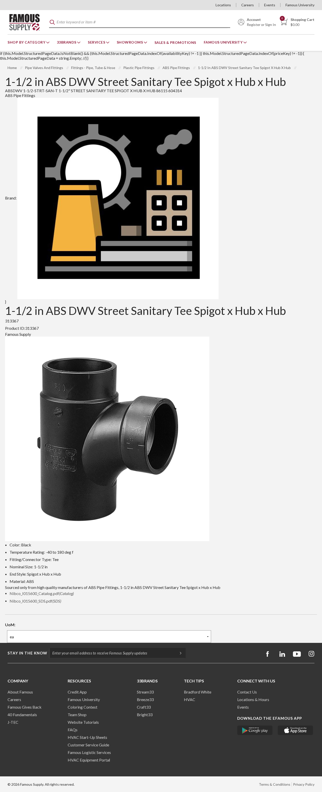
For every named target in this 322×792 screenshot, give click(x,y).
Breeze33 (145, 699)
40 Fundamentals (22, 714)
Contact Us (247, 691)
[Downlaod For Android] (255, 730)
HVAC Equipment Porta (88, 759)
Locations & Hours (253, 699)
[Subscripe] (178, 653)
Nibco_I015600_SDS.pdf (35, 601)
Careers (247, 5)
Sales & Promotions (175, 42)
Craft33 (144, 707)
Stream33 (145, 691)
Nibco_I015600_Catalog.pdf (42, 593)
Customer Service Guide (88, 744)
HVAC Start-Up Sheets (87, 737)
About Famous (20, 691)
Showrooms (130, 42)
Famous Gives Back (25, 707)
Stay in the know (27, 653)
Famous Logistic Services (89, 752)
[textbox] (139, 22)
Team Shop (77, 714)
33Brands (67, 42)
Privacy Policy (303, 784)
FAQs (72, 729)
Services (97, 42)
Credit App (77, 691)
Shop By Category (27, 42)
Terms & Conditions (274, 784)
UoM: (10, 624)
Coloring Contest (82, 707)
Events (269, 5)
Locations (223, 5)
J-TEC (13, 722)
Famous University (300, 5)
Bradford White (197, 691)
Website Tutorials (83, 722)
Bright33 (144, 714)
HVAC (189, 699)
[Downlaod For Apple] (295, 730)
